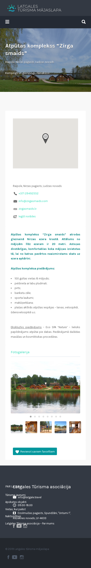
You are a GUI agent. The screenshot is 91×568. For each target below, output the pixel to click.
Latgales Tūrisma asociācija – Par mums (29, 523)
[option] (45, 387)
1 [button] (31, 416)
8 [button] (60, 416)
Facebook (8, 557)
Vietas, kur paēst (15, 509)
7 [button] (56, 416)
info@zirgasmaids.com (33, 201)
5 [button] (48, 416)
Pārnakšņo (43, 73)
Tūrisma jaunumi (15, 495)
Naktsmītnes (13, 516)
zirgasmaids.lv (28, 208)
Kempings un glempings (20, 73)
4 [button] (43, 416)
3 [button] (39, 416)
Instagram (22, 557)
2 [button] (35, 416)
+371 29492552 (29, 193)
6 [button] (52, 416)
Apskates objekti (15, 502)
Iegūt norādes (27, 216)
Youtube (14, 557)
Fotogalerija (20, 352)
